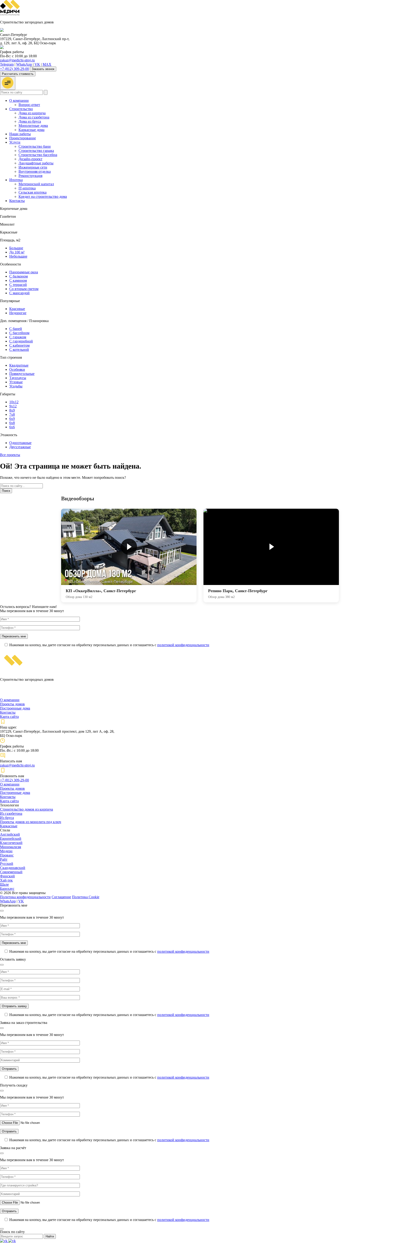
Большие (16, 248)
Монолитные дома (33, 126)
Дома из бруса (30, 121)
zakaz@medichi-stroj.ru (17, 60)
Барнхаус (7, 889)
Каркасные (8, 826)
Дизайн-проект (30, 159)
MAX (47, 64)
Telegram (7, 64)
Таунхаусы (17, 378)
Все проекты (10, 455)
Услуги (14, 142)
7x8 (12, 414)
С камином (18, 280)
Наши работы (20, 134)
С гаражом (17, 337)
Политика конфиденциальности (25, 897)
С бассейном (19, 333)
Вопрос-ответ (29, 105)
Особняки (17, 369)
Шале (4, 884)
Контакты (17, 201)
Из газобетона (11, 813)
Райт (3, 859)
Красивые (17, 309)
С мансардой (19, 293)
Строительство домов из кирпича (26, 809)
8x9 (12, 410)
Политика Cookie (85, 897)
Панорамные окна (23, 272)
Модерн (6, 851)
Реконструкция (30, 176)
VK (37, 64)
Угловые (16, 382)
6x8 (12, 423)
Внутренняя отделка (35, 171)
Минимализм (10, 847)
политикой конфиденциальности (183, 645)
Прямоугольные (21, 374)
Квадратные (18, 365)
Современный (11, 872)
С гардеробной (21, 341)
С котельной (19, 349)
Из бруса (7, 818)
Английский (10, 834)
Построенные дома (15, 708)
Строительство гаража (36, 151)
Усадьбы (15, 386)
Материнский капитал (36, 184)
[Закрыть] (2, 910)
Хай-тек (6, 880)
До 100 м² (17, 252)
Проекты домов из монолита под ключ (30, 822)
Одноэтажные (20, 443)
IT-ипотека (27, 188)
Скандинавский (12, 868)
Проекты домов (12, 704)
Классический (11, 843)
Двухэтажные (20, 447)
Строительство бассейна (38, 155)
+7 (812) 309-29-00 (14, 69)
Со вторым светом (23, 289)
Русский (6, 864)
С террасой (18, 285)
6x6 (12, 427)
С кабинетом (19, 345)
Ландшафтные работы (36, 163)
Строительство (21, 109)
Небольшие (18, 256)
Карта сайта (9, 717)
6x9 (12, 419)
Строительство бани (35, 146)
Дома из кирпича (32, 113)
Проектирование (22, 138)
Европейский (10, 838)
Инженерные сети (33, 167)
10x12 (14, 402)
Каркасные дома (31, 130)
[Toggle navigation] (7, 83)
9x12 (13, 406)
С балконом (18, 276)
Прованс (7, 855)
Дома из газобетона (34, 117)
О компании (19, 100)
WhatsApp (24, 64)
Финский (7, 876)
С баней (15, 329)
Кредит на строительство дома (43, 196)
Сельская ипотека (33, 192)
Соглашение (61, 897)
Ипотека (16, 180)
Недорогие (17, 313)
